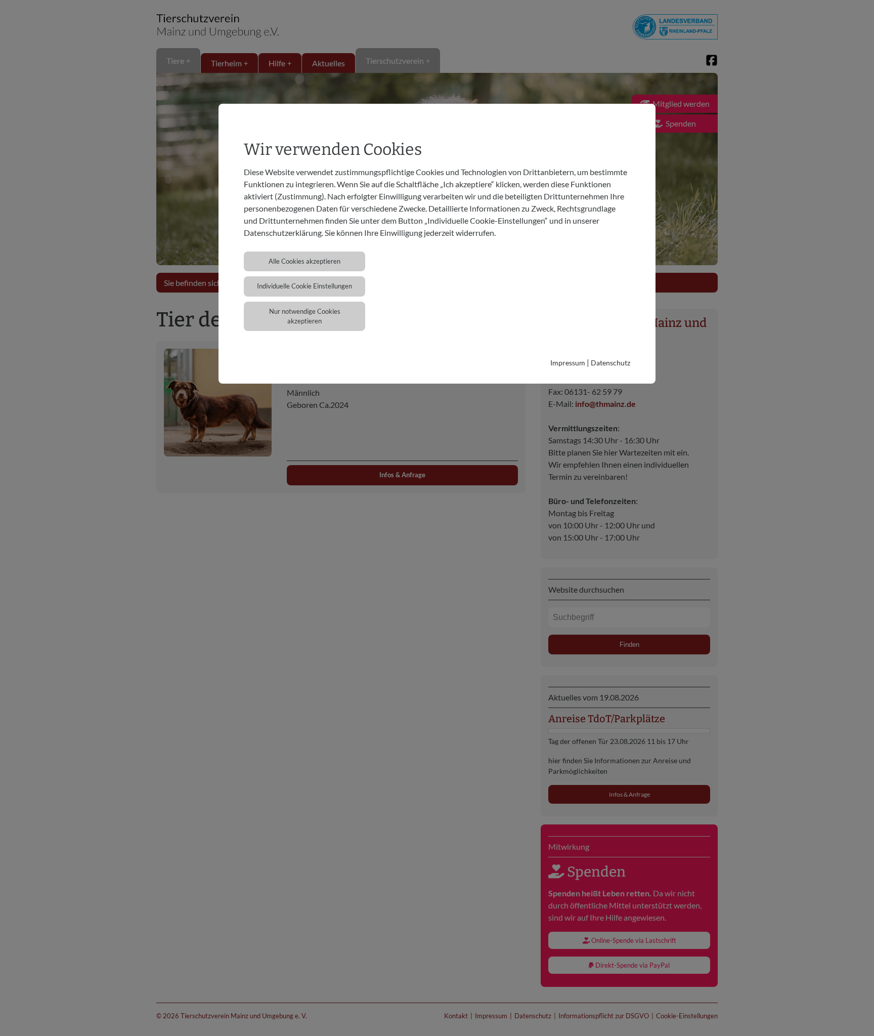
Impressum (567, 362)
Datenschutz (610, 362)
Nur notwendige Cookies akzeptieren (304, 316)
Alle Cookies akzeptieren (304, 261)
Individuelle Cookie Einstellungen (304, 286)
